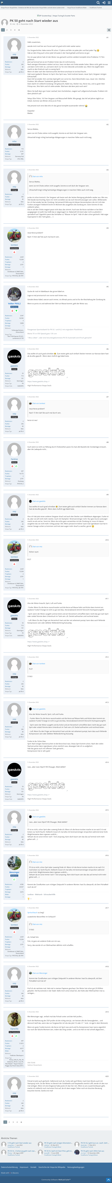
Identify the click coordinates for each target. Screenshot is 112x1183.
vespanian (11, 1145)
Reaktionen (8, 62)
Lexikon (30, 894)
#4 (108, 228)
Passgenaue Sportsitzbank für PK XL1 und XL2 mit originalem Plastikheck (54, 329)
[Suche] (98, 3)
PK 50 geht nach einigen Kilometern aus (59, 1143)
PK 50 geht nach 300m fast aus (92, 1151)
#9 (108, 494)
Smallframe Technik (14, 1147)
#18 (107, 966)
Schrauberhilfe (49, 894)
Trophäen (8, 262)
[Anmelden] (104, 2)
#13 (107, 702)
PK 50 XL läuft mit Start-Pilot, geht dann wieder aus (63, 1151)
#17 (107, 908)
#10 (107, 540)
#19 (107, 1012)
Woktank (38, 894)
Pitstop (10, 1153)
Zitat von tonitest (38, 403)
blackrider (84, 1145)
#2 (108, 124)
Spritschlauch (32, 912)
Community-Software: (56, 1180)
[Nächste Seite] (19, 30)
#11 (107, 598)
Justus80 (46, 1153)
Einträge (7, 267)
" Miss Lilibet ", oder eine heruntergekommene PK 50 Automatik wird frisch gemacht (59, 338)
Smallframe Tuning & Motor (52, 1147)
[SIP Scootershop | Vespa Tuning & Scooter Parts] (56, 15)
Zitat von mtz (37, 546)
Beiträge (7, 67)
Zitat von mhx (37, 176)
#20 (107, 1076)
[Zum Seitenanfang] (108, 1180)
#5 (108, 287)
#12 (107, 657)
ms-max (83, 1153)
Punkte (7, 64)
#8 (108, 442)
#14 (107, 762)
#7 (108, 397)
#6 (108, 349)
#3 (108, 170)
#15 (107, 810)
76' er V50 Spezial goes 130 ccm (45, 333)
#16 (107, 855)
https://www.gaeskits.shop (37, 381)
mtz (13, 24)
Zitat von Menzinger (39, 973)
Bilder (7, 894)
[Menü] (109, 3)
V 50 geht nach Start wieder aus (19, 1143)
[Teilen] (109, 30)
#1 (108, 37)
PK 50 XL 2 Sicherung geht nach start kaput (24, 1151)
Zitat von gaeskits (38, 501)
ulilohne (46, 1145)
